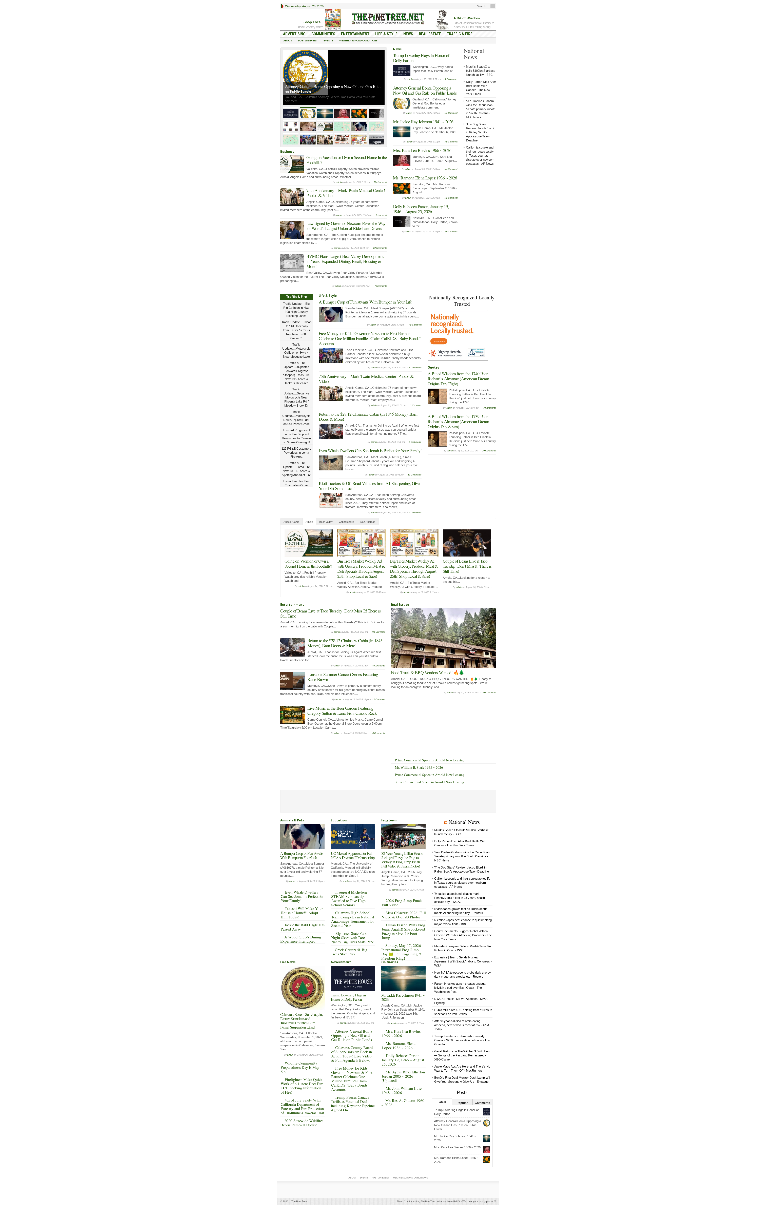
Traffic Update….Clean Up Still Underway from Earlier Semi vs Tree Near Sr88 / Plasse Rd (296, 330)
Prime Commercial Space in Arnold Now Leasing (430, 760)
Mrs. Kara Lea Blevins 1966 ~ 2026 (422, 150)
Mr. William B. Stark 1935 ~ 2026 (419, 767)
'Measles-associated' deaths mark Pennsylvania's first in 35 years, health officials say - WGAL (459, 897)
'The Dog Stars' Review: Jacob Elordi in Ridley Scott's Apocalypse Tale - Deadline (480, 132)
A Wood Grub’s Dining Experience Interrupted (300, 939)
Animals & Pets (292, 820)
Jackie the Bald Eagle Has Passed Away (303, 927)
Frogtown (389, 820)
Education (339, 820)
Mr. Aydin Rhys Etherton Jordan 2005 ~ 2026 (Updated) (403, 1076)
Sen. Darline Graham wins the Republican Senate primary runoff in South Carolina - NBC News (480, 109)
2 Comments (451, 79)
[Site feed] (493, 6)
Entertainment (355, 34)
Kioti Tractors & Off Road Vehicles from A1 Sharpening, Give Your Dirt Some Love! (369, 485)
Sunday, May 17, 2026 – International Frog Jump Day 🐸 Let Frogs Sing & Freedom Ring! (402, 952)
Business (287, 152)
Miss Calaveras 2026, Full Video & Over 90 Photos (404, 914)
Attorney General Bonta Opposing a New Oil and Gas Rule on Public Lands (332, 88)
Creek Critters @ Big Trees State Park (349, 951)
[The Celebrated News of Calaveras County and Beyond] (388, 18)
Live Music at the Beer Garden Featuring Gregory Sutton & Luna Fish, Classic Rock (342, 710)
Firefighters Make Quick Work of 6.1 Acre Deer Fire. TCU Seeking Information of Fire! (302, 1086)
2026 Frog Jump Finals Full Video (402, 902)
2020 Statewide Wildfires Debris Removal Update (301, 1122)
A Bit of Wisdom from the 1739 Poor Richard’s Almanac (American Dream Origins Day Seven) (458, 421)
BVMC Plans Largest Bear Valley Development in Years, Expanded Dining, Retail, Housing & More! (344, 261)
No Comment (380, 182)
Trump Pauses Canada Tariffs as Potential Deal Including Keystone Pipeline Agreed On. (353, 1103)
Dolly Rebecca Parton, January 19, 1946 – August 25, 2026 (421, 208)
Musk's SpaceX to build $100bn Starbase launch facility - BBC (480, 70)
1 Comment (381, 215)
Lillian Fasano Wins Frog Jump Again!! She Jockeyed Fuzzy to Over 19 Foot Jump (403, 931)
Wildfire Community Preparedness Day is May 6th (300, 1067)
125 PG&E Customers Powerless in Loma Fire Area (296, 452)
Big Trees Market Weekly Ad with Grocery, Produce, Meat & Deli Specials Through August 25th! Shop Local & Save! (361, 568)
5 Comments (415, 442)
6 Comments (415, 367)
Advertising (294, 34)
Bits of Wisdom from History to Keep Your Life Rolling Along (473, 25)
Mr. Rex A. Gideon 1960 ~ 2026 (402, 1102)
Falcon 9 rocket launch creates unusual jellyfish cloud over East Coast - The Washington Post (460, 987)
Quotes (433, 367)
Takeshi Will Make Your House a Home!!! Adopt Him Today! (302, 912)
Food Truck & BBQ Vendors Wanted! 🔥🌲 (427, 672)
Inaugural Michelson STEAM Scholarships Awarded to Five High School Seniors (349, 898)
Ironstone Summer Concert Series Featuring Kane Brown (342, 676)
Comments (482, 1103)
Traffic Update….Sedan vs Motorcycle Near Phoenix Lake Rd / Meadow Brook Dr (296, 397)
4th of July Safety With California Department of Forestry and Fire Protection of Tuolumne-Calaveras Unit (302, 1106)
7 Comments (380, 286)
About (287, 40)
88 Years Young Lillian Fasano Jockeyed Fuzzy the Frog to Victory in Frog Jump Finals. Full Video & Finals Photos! (402, 860)
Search (480, 6)
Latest (442, 1102)
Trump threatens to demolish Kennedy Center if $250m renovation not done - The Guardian (462, 1040)
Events (328, 40)
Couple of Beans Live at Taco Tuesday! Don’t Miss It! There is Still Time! (467, 566)
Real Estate (430, 34)
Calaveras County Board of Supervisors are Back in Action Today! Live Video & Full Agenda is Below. (352, 1054)
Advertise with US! (450, 1201)
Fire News (287, 962)
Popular (462, 1103)
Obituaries (389, 962)
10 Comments (415, 474)
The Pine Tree (298, 1201)
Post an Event (307, 40)
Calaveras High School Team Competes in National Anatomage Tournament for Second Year (352, 919)
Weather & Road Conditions (358, 40)
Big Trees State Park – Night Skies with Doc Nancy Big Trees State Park (352, 937)
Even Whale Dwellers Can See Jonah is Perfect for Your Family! (370, 450)
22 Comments (380, 248)
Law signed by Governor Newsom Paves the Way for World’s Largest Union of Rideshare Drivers (345, 225)
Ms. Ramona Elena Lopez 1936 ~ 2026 (425, 178)
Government (341, 962)
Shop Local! (313, 22)
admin (339, 182)
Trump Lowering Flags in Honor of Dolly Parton (421, 57)
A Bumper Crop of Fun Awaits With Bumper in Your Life (365, 302)
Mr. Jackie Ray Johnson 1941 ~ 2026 (423, 121)
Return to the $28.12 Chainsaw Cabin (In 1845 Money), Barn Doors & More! (368, 416)
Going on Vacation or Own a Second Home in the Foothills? (346, 159)
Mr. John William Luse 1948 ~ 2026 (402, 1090)
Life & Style (386, 34)
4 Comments (378, 733)
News (408, 34)
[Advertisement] (458, 482)
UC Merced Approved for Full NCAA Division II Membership (353, 855)
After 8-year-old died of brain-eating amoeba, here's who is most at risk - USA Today (461, 1025)
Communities (323, 34)
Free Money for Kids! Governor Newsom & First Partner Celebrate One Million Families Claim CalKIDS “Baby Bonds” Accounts (370, 338)
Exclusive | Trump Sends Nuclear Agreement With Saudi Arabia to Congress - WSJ (463, 961)
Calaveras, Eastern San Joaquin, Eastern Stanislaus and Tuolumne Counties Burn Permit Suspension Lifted (301, 1021)
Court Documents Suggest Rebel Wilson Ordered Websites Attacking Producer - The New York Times (463, 935)
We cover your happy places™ (479, 1201)
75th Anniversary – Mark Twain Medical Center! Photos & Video (345, 192)
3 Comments (489, 408)
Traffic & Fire (459, 34)
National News (464, 821)
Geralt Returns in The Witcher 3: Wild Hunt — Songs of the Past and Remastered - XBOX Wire (462, 1055)
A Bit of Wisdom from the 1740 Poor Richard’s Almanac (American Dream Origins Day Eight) (458, 379)
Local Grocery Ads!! (309, 27)
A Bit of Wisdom (466, 18)
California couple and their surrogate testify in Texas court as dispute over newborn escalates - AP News (480, 155)
